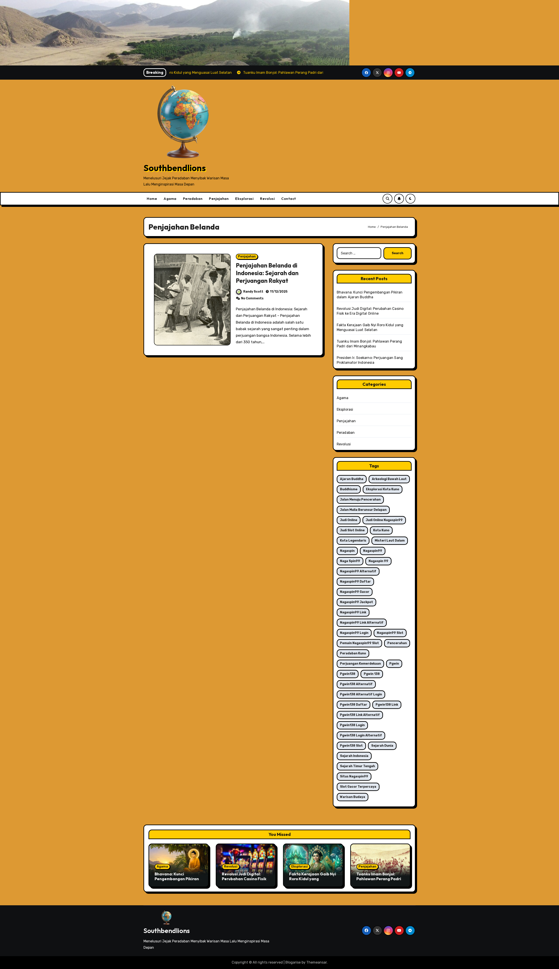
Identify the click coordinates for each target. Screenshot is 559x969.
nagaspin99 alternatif (358, 571)
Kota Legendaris (353, 540)
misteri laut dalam (390, 540)
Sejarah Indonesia (354, 756)
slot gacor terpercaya (358, 787)
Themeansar (316, 962)
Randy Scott (253, 291)
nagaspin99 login (354, 633)
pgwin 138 (372, 674)
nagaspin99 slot (390, 633)
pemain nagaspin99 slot (359, 643)
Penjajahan (219, 198)
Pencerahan (397, 643)
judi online (348, 520)
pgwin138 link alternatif (360, 715)
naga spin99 (350, 561)
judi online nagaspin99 (384, 520)
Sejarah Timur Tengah (357, 766)
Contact (288, 198)
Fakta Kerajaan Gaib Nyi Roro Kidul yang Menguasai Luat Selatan (312, 878)
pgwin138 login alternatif (361, 735)
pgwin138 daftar (353, 705)
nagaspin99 (372, 551)
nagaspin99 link (353, 612)
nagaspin (347, 551)
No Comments (252, 298)
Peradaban (193, 198)
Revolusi (267, 198)
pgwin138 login (352, 725)
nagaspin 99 (378, 561)
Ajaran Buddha (351, 479)
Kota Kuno (381, 530)
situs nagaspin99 (354, 776)
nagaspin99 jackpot (356, 602)
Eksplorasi (244, 198)
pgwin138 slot (351, 746)
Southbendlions (174, 167)
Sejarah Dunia (382, 746)
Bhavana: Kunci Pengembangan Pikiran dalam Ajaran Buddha (177, 878)
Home (152, 198)
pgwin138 (347, 674)
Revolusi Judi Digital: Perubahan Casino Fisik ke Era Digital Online (244, 878)
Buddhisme (348, 489)
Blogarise (293, 962)
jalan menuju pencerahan (360, 499)
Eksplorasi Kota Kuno (382, 489)
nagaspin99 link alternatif (361, 622)
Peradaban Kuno (353, 653)
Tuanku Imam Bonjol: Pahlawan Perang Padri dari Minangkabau (378, 878)
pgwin (394, 663)
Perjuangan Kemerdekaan (360, 663)
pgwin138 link (387, 705)
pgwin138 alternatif (356, 684)
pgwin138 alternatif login (361, 694)
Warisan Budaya (352, 797)
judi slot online (352, 530)
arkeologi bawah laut (389, 479)
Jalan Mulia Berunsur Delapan (363, 510)
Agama (170, 198)
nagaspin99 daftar (355, 581)
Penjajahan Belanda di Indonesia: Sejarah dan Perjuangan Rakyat (267, 273)
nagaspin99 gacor (354, 592)
